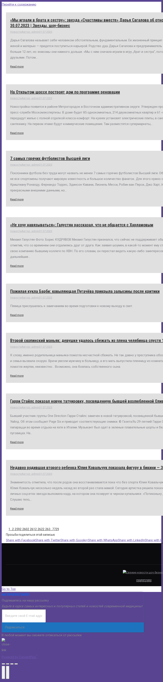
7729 (55, 529)
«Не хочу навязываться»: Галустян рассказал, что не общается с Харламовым (81, 224)
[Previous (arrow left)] (3, 672)
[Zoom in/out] (16, 664)
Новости (16, 31)
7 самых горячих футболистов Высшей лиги (50, 158)
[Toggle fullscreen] (12, 664)
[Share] (7, 664)
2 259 (16, 529)
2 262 (39, 529)
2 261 (31, 529)
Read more (17, 66)
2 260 (23, 529)
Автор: (30, 31)
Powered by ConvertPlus (20, 657)
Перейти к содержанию (19, 4)
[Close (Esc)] (3, 664)
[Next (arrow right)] (7, 672)
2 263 (46, 529)
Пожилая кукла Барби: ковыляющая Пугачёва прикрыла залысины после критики (85, 291)
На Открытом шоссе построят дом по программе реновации (65, 92)
